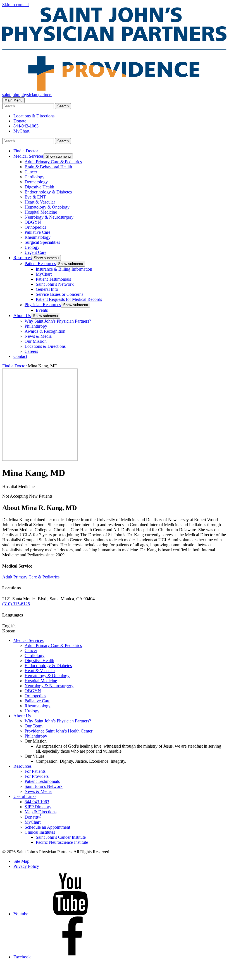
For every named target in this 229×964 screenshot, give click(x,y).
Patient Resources (40, 263)
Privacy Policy (26, 866)
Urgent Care (35, 252)
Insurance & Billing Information (64, 269)
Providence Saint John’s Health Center (58, 731)
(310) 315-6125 (16, 603)
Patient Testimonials (53, 279)
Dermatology (36, 181)
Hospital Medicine (41, 212)
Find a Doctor (25, 150)
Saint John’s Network (55, 284)
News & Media (38, 336)
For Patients (35, 771)
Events (42, 310)
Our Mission (36, 341)
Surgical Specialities (42, 242)
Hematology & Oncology (47, 207)
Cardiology (34, 176)
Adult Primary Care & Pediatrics (53, 161)
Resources (22, 257)
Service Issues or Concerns (59, 294)
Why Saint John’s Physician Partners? (58, 321)
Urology (32, 247)
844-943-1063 (26, 126)
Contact (20, 356)
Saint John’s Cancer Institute (61, 837)
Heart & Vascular (40, 202)
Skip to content (15, 4)
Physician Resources (43, 304)
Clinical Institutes (40, 832)
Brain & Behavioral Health (48, 166)
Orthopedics (35, 227)
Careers (31, 351)
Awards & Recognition (45, 331)
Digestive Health (39, 187)
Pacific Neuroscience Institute (62, 842)
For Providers (37, 776)
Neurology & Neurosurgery (49, 217)
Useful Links (24, 796)
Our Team (33, 726)
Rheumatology (38, 237)
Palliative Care (37, 232)
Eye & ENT (35, 197)
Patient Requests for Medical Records (69, 299)
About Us (22, 315)
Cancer (31, 171)
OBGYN (33, 222)
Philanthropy (36, 326)
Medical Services (28, 156)
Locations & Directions (45, 346)
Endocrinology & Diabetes (48, 192)
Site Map (21, 861)
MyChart (21, 131)
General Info (47, 289)
